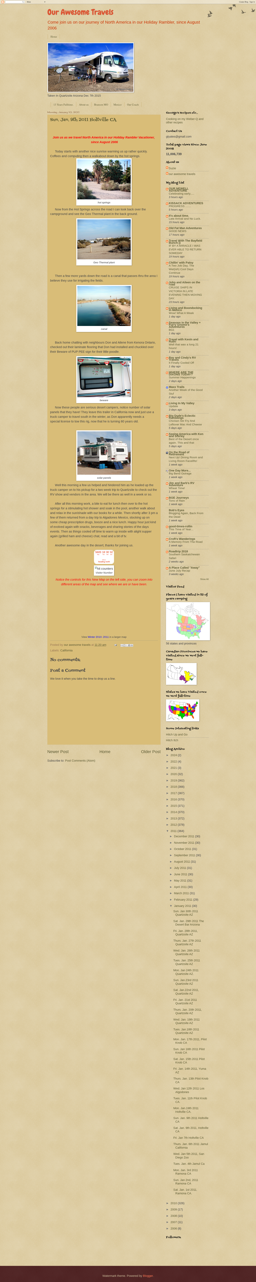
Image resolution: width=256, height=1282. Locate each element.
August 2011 (182, 861)
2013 (174, 818)
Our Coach (133, 104)
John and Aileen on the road (184, 283)
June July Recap (179, 570)
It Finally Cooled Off (181, 362)
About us (84, 104)
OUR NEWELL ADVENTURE (179, 189)
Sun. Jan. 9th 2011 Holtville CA (83, 120)
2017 (174, 793)
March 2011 (182, 893)
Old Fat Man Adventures (185, 228)
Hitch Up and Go (176, 734)
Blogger (148, 1275)
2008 (174, 1216)
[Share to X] (126, 645)
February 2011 (183, 899)
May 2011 (180, 880)
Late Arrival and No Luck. (185, 218)
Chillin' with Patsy (181, 262)
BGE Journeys (179, 497)
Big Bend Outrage (180, 473)
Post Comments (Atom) (80, 760)
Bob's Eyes (176, 510)
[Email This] (121, 645)
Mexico (117, 104)
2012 (174, 824)
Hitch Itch (172, 740)
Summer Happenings (182, 377)
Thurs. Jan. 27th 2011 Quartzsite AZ (187, 942)
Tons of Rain (177, 500)
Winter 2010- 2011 (98, 637)
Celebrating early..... (181, 193)
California (66, 650)
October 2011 (183, 849)
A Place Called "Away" (184, 567)
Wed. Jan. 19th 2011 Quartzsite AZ (186, 1021)
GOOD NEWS (177, 231)
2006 (174, 1228)
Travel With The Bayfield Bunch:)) (185, 241)
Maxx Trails (176, 387)
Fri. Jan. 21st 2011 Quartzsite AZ (185, 1001)
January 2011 (183, 906)
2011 (174, 831)
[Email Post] (115, 644)
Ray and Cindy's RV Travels (182, 358)
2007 (174, 1222)
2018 (174, 786)
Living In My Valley (181, 403)
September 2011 (185, 855)
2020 (174, 774)
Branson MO (101, 104)
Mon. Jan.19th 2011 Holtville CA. (186, 1109)
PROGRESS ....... (180, 206)
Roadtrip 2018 (178, 551)
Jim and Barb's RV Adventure (181, 484)
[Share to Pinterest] (132, 645)
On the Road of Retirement (179, 453)
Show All (204, 579)
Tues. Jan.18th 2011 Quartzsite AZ (186, 1031)
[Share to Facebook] (129, 645)
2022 (174, 761)
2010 (174, 1203)
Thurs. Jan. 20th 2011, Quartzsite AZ (187, 1011)
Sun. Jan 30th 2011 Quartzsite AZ (185, 913)
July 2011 (180, 868)
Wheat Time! (177, 488)
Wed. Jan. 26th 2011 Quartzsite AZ (186, 952)
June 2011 (181, 874)
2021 (174, 767)
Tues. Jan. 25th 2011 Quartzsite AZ (186, 962)
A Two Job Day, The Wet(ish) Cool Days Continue (181, 269)
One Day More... (180, 470)
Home (54, 36)
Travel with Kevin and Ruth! (183, 340)
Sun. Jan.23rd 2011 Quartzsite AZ (185, 981)
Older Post (151, 751)
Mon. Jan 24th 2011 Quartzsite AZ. (186, 972)
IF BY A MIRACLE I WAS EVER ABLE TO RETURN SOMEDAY (185, 249)
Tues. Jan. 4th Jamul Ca (189, 1163)
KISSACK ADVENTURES (186, 203)
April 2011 (181, 887)
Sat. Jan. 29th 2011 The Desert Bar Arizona (188, 922)
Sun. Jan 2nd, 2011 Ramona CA (185, 1181)
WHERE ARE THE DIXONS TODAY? (181, 373)
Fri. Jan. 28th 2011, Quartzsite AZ (185, 932)
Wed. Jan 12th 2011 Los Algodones (188, 1090)
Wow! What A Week (181, 313)
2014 (174, 812)
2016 (174, 799)
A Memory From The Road (186, 541)
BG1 (171, 329)
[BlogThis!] (124, 645)
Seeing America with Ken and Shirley (186, 435)
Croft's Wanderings (182, 539)
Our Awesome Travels (80, 12)
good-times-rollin (180, 526)
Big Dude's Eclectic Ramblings (182, 417)
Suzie (172, 168)
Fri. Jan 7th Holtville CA (188, 1137)
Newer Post (58, 751)
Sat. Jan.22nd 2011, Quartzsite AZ (186, 991)
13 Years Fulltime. (63, 104)
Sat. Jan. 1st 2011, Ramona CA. (185, 1191)
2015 (174, 805)
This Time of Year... (181, 529)
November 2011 (184, 842)
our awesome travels (182, 174)
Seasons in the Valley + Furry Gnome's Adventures (185, 324)
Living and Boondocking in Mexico (185, 309)
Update (173, 406)
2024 (174, 755)
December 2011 (184, 836)
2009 (174, 1209)
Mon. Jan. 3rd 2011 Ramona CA (185, 1171)
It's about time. (179, 215)
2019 (174, 780)
